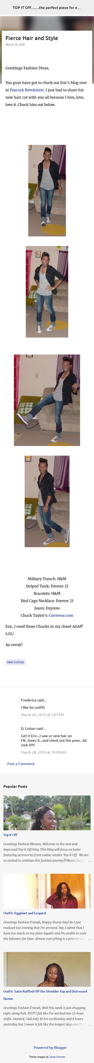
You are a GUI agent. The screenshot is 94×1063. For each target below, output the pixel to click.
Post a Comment (20, 763)
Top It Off (10, 835)
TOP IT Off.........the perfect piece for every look (53, 7)
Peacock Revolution (27, 90)
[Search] (87, 7)
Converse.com (61, 615)
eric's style (15, 662)
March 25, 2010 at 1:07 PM (42, 714)
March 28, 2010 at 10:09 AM (43, 752)
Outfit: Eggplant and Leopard (24, 913)
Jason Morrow (57, 1056)
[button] (8, 54)
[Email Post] (8, 656)
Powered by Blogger (50, 1047)
